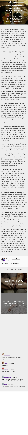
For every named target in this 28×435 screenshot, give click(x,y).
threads (13, 1)
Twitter (8, 260)
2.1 (18, 2)
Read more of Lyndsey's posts (11, 263)
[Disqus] (14, 335)
